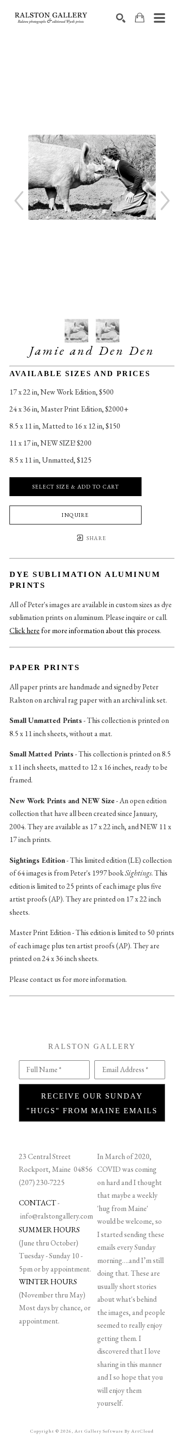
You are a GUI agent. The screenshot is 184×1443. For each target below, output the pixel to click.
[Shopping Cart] (139, 17)
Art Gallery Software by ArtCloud (114, 1431)
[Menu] (159, 18)
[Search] (120, 18)
